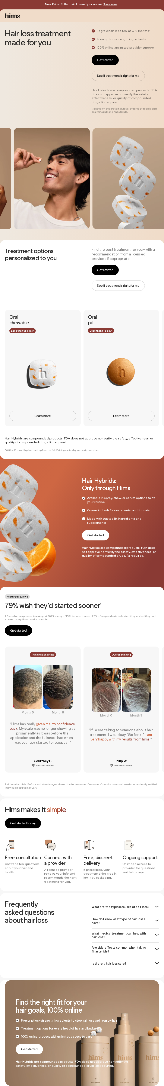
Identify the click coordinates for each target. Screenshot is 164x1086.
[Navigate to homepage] (12, 15)
